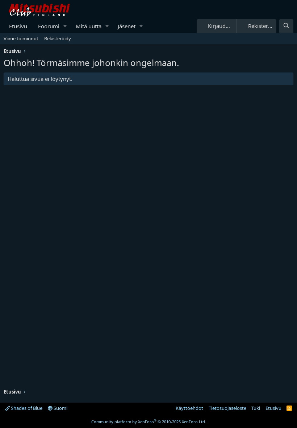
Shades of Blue (26, 408)
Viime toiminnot (21, 38)
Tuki (255, 408)
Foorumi (48, 26)
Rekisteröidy (57, 38)
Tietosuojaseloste (227, 408)
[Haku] (286, 26)
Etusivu (18, 26)
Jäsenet (126, 26)
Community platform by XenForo (148, 421)
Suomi (60, 408)
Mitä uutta (88, 26)
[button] (65, 26)
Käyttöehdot (189, 408)
